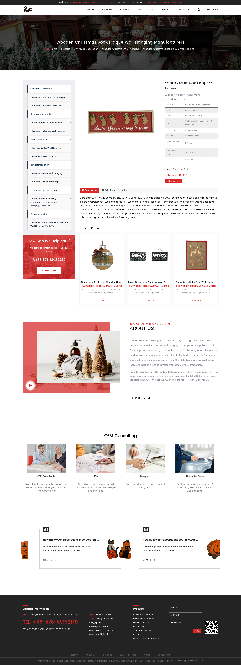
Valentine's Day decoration (43, 190)
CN (212, 9)
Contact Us (182, 10)
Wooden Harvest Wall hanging (47, 173)
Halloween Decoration (41, 114)
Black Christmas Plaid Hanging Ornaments (152, 282)
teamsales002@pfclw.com (101, 634)
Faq (152, 10)
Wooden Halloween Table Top (47, 122)
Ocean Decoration (39, 214)
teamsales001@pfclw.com (101, 630)
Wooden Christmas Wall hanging (120, 49)
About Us (106, 10)
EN (208, 9)
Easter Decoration (39, 139)
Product (124, 10)
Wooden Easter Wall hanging (46, 148)
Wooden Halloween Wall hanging (48, 131)
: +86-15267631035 (100, 614)
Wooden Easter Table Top (44, 156)
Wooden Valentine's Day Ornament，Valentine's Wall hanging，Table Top (44, 202)
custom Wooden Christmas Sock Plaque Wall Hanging (137, 209)
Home (90, 10)
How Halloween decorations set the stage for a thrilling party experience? (172, 540)
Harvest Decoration (39, 164)
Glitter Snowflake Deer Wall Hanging (196, 282)
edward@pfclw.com (98, 626)
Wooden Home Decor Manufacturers (164, 2)
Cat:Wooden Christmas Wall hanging (102, 286)
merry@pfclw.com (97, 622)
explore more (141, 398)
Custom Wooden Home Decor (147, 638)
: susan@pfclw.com (101, 618)
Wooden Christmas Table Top (46, 105)
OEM (139, 10)
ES (216, 9)
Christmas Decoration (86, 49)
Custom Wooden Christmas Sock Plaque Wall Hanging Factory (143, 660)
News (165, 10)
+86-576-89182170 (51, 260)
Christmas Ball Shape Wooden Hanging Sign (106, 282)
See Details (101, 300)
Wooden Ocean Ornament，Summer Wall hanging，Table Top (49, 224)
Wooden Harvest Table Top (45, 181)
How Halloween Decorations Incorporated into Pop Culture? (64, 540)
